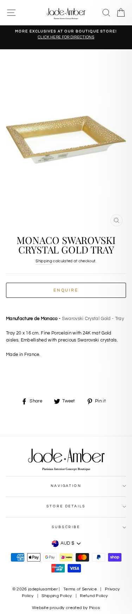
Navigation (66, 486)
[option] (66, 34)
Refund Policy (94, 596)
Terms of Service (80, 589)
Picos (94, 608)
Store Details (65, 506)
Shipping (44, 261)
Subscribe (66, 527)
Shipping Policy (57, 596)
